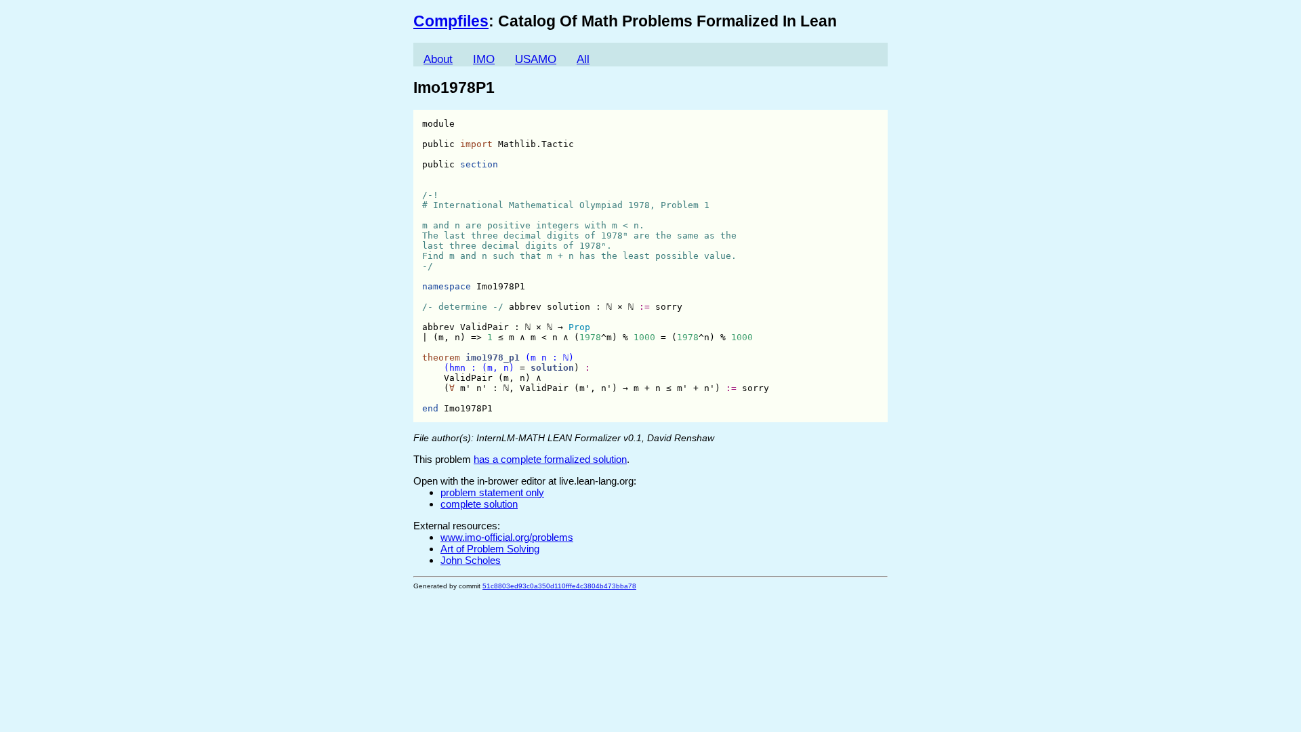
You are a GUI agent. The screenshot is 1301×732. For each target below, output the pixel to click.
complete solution (479, 504)
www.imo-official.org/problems (506, 537)
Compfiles (451, 21)
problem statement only (492, 492)
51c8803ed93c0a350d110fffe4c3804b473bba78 (559, 586)
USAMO (535, 59)
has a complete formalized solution (550, 459)
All (583, 59)
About (438, 59)
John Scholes (470, 560)
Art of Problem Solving (489, 548)
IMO (484, 59)
